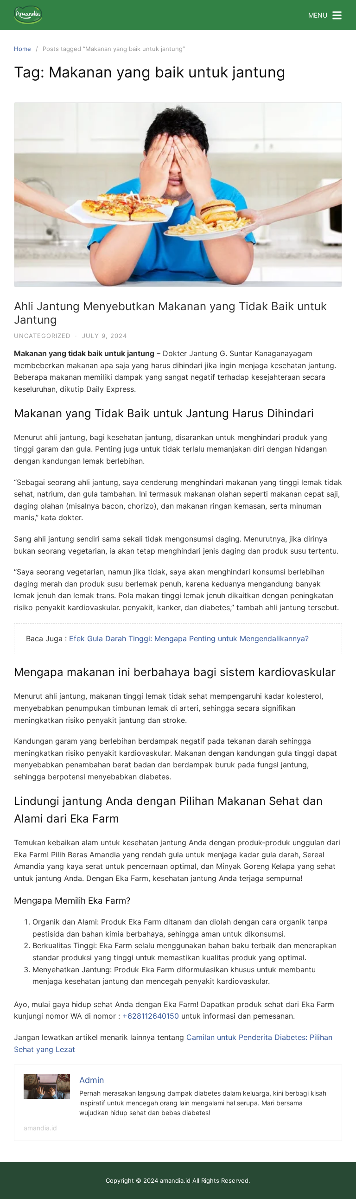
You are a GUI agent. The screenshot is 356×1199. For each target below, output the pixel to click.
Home (22, 48)
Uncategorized (42, 335)
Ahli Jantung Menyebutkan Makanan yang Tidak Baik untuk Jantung (170, 313)
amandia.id (40, 1128)
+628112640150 (150, 1015)
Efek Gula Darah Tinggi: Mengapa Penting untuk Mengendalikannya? (189, 638)
